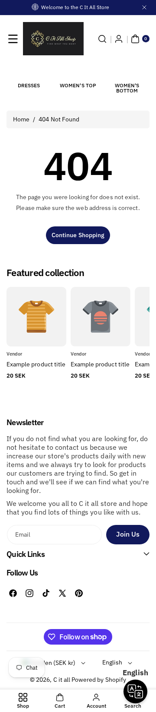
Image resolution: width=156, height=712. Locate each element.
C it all (61, 679)
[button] (13, 38)
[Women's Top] (78, 71)
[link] (100, 364)
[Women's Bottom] (127, 71)
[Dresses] (29, 71)
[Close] (144, 7)
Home (21, 119)
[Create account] (118, 38)
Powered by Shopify (99, 679)
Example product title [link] (35, 364)
